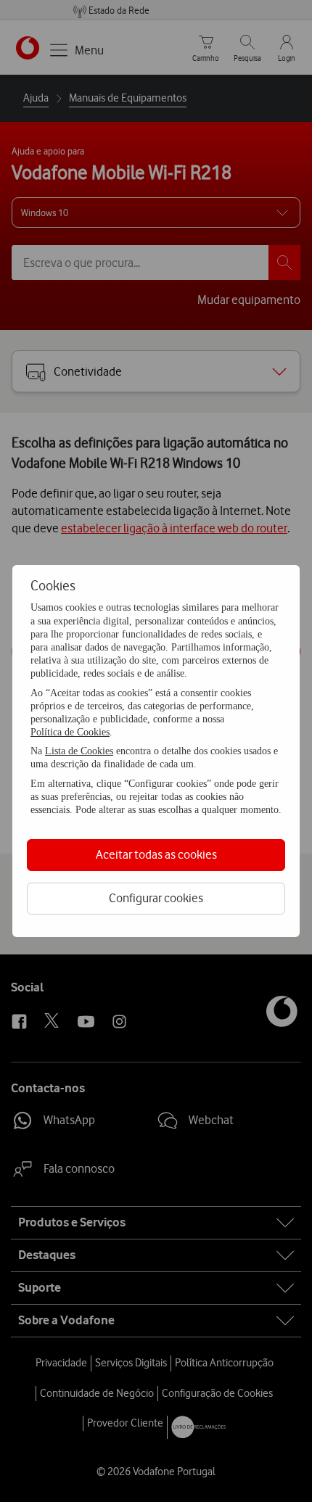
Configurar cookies (156, 898)
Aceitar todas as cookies (156, 854)
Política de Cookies (70, 732)
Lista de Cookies (79, 751)
